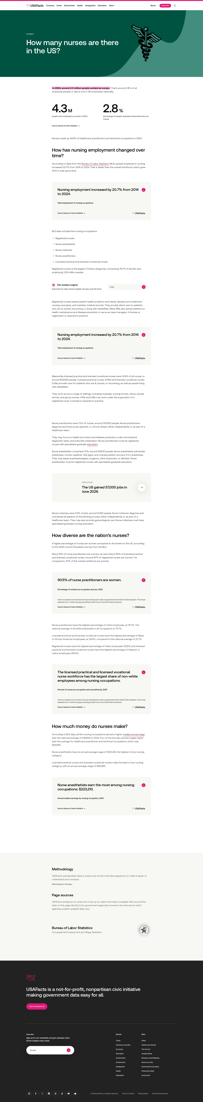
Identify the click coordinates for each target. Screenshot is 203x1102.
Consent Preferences (160, 1093)
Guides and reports (149, 1045)
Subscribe (165, 5)
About (153, 5)
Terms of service (128, 1093)
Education (102, 5)
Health (80, 5)
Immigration (90, 5)
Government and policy (150, 1067)
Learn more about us (37, 1006)
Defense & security (123, 1045)
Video (144, 1041)
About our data (147, 1062)
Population (120, 1075)
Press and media (148, 1071)
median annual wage (134, 734)
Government (69, 5)
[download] (143, 190)
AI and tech (146, 1075)
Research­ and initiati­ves (150, 1058)
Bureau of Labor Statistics (95, 163)
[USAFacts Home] (34, 5)
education (92, 444)
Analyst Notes (147, 1054)
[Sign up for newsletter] (144, 287)
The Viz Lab (146, 1049)
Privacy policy (143, 1093)
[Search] (175, 6)
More (111, 5)
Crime (59, 5)
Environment (120, 1058)
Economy (50, 5)
